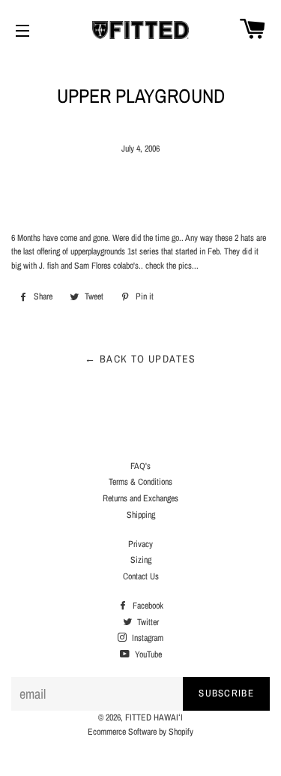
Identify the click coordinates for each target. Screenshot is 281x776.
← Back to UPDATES (140, 358)
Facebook (146, 606)
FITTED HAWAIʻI (154, 717)
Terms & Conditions (140, 482)
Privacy (140, 544)
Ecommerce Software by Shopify (140, 732)
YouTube (147, 654)
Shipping (141, 515)
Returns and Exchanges (140, 498)
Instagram (146, 638)
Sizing (140, 560)
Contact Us (141, 576)
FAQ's (140, 466)
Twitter (147, 622)
